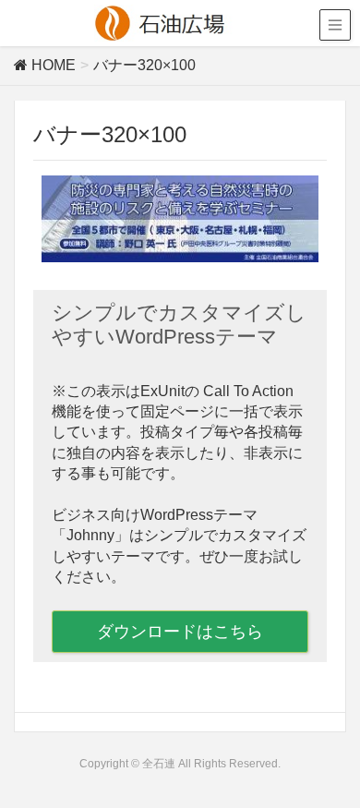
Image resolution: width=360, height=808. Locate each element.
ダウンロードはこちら (180, 631)
